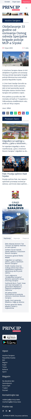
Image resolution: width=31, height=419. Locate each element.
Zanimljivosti (7, 383)
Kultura (5, 369)
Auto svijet (6, 386)
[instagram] (6, 411)
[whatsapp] (15, 113)
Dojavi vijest (16, 2)
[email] (7, 113)
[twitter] (27, 113)
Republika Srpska (8, 358)
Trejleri (5, 388)
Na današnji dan (8, 381)
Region (4, 362)
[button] (26, 8)
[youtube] (9, 411)
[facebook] (3, 113)
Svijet (4, 365)
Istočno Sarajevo (8, 137)
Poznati (5, 390)
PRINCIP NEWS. (10, 416)
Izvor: (4, 108)
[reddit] (19, 113)
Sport (4, 372)
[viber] (23, 113)
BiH (3, 360)
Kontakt (7, 2)
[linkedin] (11, 113)
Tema (4, 367)
